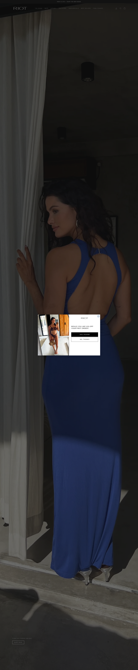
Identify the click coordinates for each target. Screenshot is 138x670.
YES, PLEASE (85, 334)
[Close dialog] (98, 316)
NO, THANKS (84, 339)
